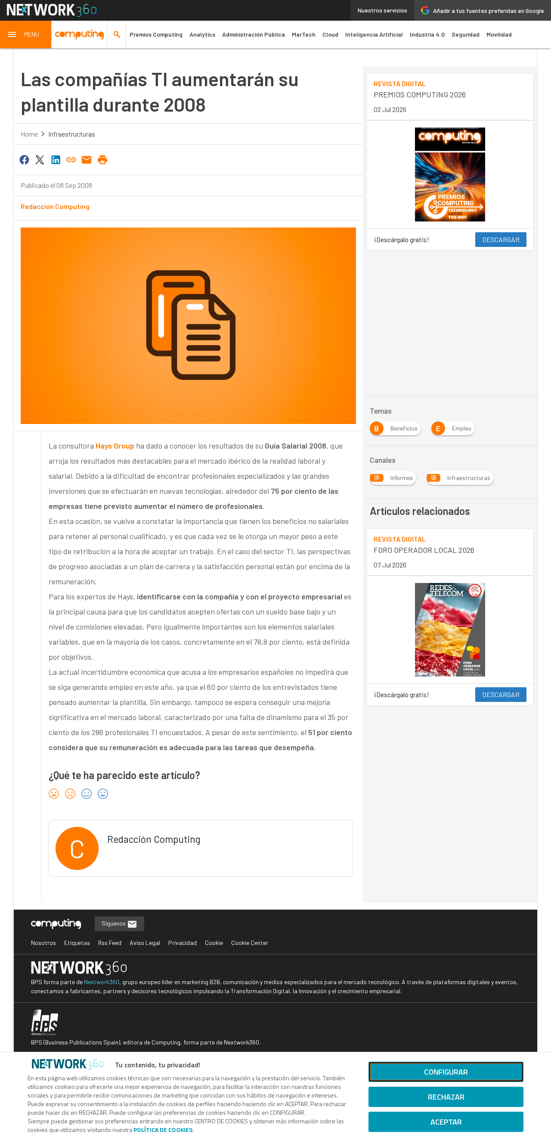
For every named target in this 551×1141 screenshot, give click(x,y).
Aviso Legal (145, 942)
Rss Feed (109, 942)
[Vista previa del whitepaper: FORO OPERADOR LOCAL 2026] (450, 630)
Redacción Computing (55, 206)
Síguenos (114, 923)
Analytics (202, 34)
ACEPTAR (446, 1122)
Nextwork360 (101, 981)
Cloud (330, 34)
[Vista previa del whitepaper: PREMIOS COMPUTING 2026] (450, 174)
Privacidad (182, 942)
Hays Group (116, 445)
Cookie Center (249, 942)
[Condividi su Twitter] (39, 159)
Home (29, 134)
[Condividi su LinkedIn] (55, 159)
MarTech (304, 34)
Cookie (214, 942)
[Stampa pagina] (102, 159)
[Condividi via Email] (87, 159)
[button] (26, 34)
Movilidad (499, 34)
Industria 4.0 (427, 34)
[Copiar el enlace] (71, 159)
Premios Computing (156, 34)
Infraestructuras (71, 134)
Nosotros (43, 942)
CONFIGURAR (446, 1072)
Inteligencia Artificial (374, 34)
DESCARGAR (501, 239)
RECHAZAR (446, 1097)
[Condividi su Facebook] (24, 159)
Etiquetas (77, 942)
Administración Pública (253, 34)
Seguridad (466, 34)
